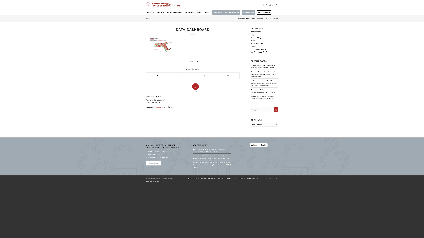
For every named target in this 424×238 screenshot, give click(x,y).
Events (253, 46)
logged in (159, 107)
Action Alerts (256, 31)
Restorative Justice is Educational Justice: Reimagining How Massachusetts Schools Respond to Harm (263, 74)
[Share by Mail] (227, 76)
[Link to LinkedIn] (273, 5)
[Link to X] (266, 5)
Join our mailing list (258, 145)
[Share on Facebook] (157, 76)
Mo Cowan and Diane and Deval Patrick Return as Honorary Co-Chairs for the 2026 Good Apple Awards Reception (264, 83)
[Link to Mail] (276, 5)
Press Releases (257, 43)
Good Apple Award (258, 49)
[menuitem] (150, 12)
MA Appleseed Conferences (262, 52)
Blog (252, 34)
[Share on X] (181, 76)
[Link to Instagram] (270, 5)
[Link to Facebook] (263, 5)
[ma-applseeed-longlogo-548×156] (163, 5)
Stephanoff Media (157, 181)
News (148, 18)
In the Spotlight (256, 37)
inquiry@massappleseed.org (157, 157)
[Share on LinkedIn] (204, 76)
